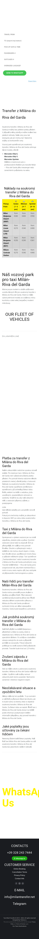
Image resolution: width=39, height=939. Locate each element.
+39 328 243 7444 (19, 852)
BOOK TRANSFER (13, 407)
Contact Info (19, 878)
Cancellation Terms (19, 872)
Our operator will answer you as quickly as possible (18, 815)
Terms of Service (20, 924)
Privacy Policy (19, 875)
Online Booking (19, 869)
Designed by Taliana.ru (19, 920)
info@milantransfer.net (19, 897)
